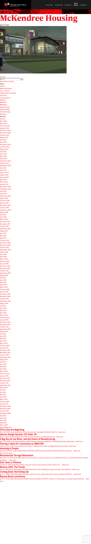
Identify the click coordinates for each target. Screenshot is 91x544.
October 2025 (4, 135)
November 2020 (5, 186)
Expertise (59, 5)
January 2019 (4, 203)
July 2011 (2, 390)
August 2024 (4, 149)
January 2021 (4, 184)
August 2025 (4, 137)
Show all (2, 119)
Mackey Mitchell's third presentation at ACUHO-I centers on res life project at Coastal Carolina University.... (44, 478)
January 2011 (4, 404)
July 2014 (3, 306)
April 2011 (3, 397)
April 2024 (3, 158)
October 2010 (4, 411)
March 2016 (4, 259)
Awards (2, 86)
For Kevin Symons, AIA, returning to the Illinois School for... (32, 430)
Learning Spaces (5, 98)
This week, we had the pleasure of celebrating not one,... (31, 435)
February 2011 (4, 402)
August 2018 (4, 212)
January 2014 (4, 320)
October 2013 (4, 327)
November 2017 (5, 224)
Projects (68, 5)
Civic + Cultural (4, 91)
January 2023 (4, 172)
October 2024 (4, 147)
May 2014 (3, 310)
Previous (3, 77)
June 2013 (3, 336)
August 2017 (4, 231)
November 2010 (5, 409)
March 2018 (4, 219)
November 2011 (5, 380)
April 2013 (3, 341)
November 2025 (5, 133)
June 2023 (3, 170)
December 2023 (5, 161)
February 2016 (4, 261)
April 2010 (3, 423)
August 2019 (4, 198)
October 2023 (4, 163)
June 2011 (3, 392)
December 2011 (5, 378)
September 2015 (5, 273)
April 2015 (3, 285)
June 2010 (3, 418)
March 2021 (4, 182)
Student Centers (5, 107)
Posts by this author (6, 453)
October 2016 (4, 247)
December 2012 (5, 350)
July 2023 (3, 168)
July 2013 (3, 334)
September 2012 (5, 357)
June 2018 (3, 217)
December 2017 (5, 222)
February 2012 (4, 373)
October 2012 (4, 355)
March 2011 (3, 399)
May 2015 (3, 282)
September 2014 (5, 301)
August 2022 (4, 175)
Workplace (3, 114)
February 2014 (4, 317)
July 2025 (3, 140)
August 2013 (4, 331)
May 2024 (3, 156)
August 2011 (3, 387)
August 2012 (4, 359)
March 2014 (4, 315)
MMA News (3, 105)
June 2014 (3, 308)
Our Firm (49, 5)
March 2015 (4, 287)
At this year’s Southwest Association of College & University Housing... (38, 444)
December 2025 (5, 130)
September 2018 (5, 210)
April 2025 (3, 142)
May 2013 (3, 338)
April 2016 (3, 257)
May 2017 (3, 236)
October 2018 (4, 207)
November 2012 (5, 352)
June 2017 (3, 233)
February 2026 (5, 126)
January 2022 (4, 177)
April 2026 (3, 123)
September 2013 (5, 329)
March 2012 (4, 371)
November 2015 (5, 268)
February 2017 (4, 240)
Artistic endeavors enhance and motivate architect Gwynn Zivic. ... (34, 463)
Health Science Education (8, 93)
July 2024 (3, 151)
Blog (76, 5)
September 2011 (5, 385)
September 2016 (5, 250)
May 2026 (3, 121)
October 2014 (4, 299)
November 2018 (5, 205)
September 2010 (5, 413)
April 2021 (3, 179)
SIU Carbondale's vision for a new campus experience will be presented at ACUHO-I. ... (40, 473)
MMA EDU (3, 102)
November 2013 (5, 324)
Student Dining (4, 109)
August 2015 (4, 275)
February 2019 (4, 200)
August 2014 (4, 303)
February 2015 (4, 289)
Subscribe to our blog (7, 81)
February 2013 (4, 345)
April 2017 (3, 238)
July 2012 (3, 362)
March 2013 (4, 343)
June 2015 (3, 280)
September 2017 (5, 229)
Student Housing (5, 112)
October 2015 (4, 271)
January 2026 (4, 128)
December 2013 (5, 322)
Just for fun (3, 95)
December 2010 (5, 406)
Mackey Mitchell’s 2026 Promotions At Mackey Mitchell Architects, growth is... (40, 449)
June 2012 (3, 364)
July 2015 (3, 278)
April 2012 (3, 369)
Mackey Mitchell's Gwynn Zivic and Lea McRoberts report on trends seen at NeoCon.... (39, 468)
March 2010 (4, 425)
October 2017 (4, 226)
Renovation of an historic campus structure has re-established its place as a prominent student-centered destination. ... (44, 457)
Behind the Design (5, 88)
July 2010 (3, 416)
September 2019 (5, 196)
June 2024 (3, 154)
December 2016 (5, 243)
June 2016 (3, 254)
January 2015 (4, 292)
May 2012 (3, 366)
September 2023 (5, 165)
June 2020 (3, 193)
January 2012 (4, 376)
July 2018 (3, 215)
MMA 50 (2, 100)
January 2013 (4, 348)
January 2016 (4, 264)
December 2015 (5, 266)
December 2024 (5, 144)
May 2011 (3, 395)
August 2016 (4, 252)
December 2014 (5, 294)
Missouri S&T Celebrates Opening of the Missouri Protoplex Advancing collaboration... (41, 440)
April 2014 (3, 313)
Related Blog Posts (6, 427)
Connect (83, 5)
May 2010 (3, 420)
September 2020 (5, 189)
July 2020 (3, 191)
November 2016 (5, 245)
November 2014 (5, 296)
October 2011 (4, 383)
